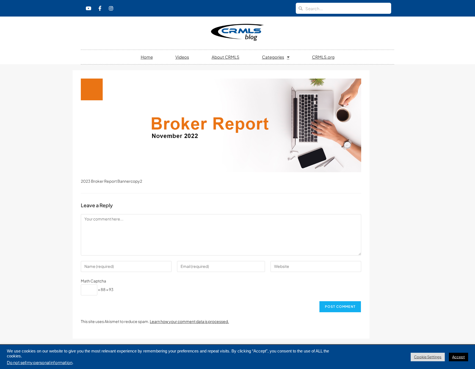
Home (147, 57)
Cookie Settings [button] (427, 357)
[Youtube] (88, 8)
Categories (273, 57)
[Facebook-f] (100, 8)
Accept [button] (458, 357)
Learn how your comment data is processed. (189, 321)
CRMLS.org (323, 57)
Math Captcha (93, 280)
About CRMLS (225, 57)
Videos (182, 57)
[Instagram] (111, 8)
